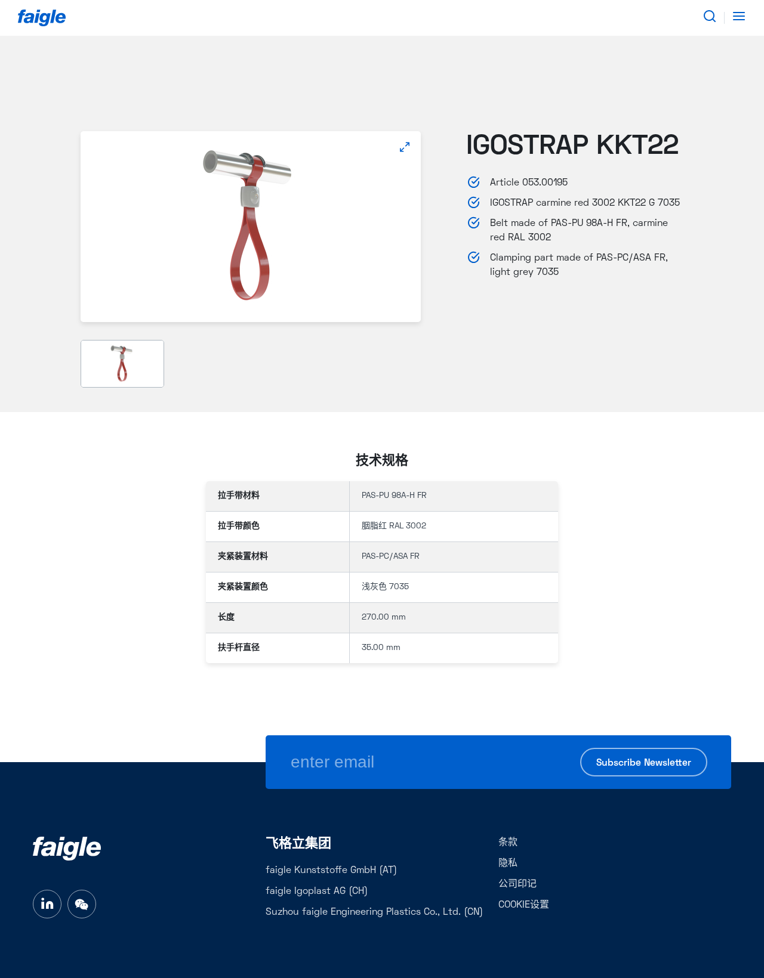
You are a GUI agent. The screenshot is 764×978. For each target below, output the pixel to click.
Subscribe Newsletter (643, 763)
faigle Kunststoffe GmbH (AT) (331, 870)
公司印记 (517, 884)
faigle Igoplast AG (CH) (317, 891)
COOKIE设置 (523, 905)
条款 (507, 842)
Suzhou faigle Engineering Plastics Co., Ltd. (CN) (374, 912)
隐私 (507, 863)
